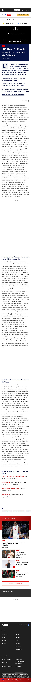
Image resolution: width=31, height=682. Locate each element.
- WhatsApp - (6, 482)
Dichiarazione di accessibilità (19, 662)
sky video (4, 640)
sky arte (4, 643)
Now (16, 640)
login (27, 10)
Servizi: (17, 631)
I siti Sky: (4, 631)
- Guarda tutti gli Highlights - (10, 488)
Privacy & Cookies (11, 673)
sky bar (17, 643)
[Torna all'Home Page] (7, 15)
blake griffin (18, 511)
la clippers (7, 511)
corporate (18, 666)
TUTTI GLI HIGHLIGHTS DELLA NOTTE (13, 95)
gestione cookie (6, 659)
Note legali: (4, 655)
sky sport (4, 634)
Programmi (18, 649)
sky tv (17, 634)
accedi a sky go (23, 624)
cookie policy (19, 659)
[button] (13, 679)
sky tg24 (4, 637)
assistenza (21, 674)
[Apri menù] (2, 15)
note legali (5, 662)
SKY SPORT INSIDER (23, 14)
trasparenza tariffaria (13, 674)
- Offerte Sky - (6, 495)
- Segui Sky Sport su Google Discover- (13, 476)
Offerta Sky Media (6, 666)
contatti (26, 674)
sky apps (17, 637)
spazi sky (17, 646)
